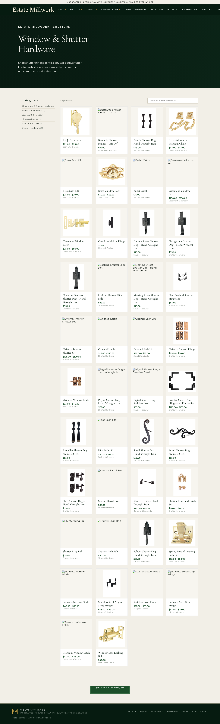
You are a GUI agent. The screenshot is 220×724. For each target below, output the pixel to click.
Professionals (172, 711)
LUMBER (128, 10)
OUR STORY (206, 10)
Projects (143, 711)
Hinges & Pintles (31, 119)
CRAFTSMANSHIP (189, 10)
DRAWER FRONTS (109, 10)
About (194, 711)
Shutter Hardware (32, 128)
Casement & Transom (34, 115)
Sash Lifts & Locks (32, 124)
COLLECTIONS (156, 10)
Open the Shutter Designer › (109, 687)
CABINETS (91, 10)
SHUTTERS (75, 10)
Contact (204, 711)
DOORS (61, 10)
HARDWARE (140, 10)
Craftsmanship (156, 711)
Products (132, 711)
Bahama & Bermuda (33, 110)
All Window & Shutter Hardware (38, 106)
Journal (185, 711)
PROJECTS (172, 10)
